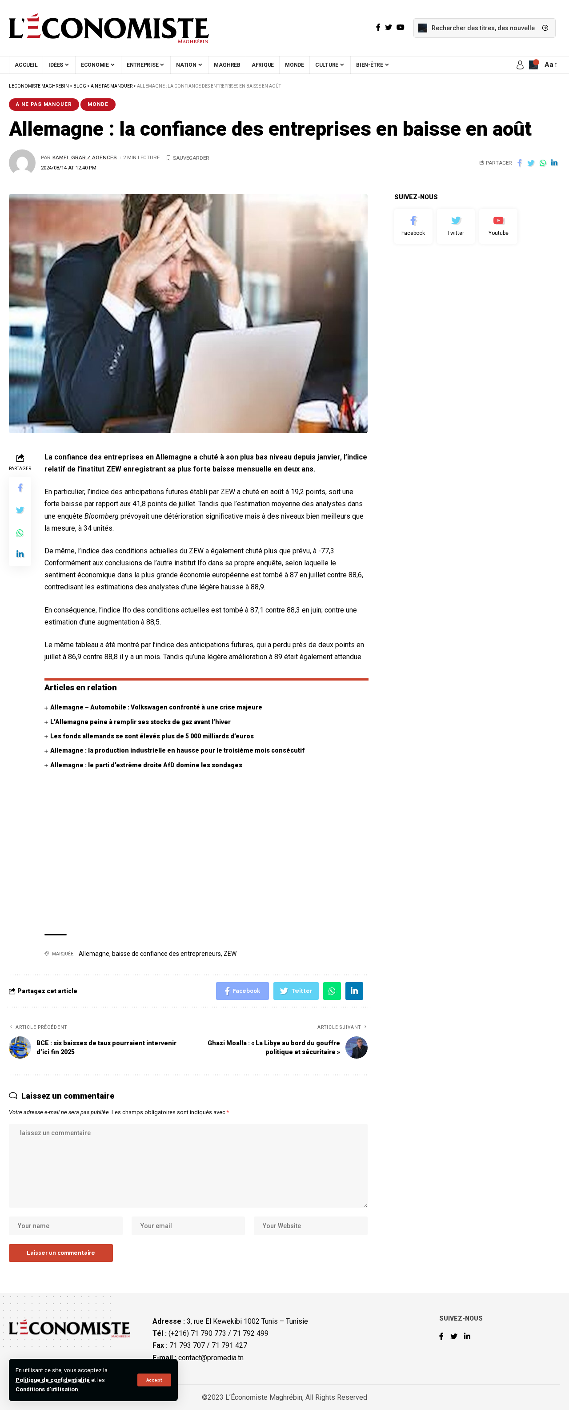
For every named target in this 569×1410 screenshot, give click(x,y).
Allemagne (94, 953)
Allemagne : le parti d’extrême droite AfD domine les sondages (146, 765)
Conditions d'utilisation (47, 1389)
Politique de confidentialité (53, 1380)
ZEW (230, 953)
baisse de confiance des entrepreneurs (166, 953)
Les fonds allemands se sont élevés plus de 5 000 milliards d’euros (152, 736)
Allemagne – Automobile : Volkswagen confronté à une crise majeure (156, 707)
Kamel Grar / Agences (84, 157)
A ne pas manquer (44, 104)
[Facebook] (413, 226)
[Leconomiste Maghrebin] (109, 28)
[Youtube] (498, 226)
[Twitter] (456, 226)
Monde (98, 104)
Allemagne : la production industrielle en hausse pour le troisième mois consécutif (177, 750)
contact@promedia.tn (211, 1358)
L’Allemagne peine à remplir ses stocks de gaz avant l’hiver (140, 721)
